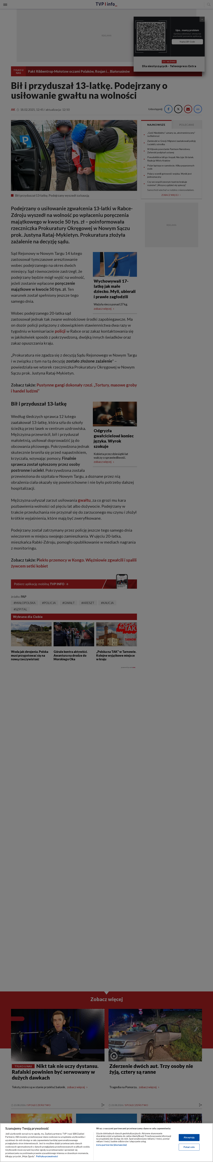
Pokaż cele (189, 1147)
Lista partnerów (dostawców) (111, 1145)
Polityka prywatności (47, 1156)
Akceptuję (189, 1137)
